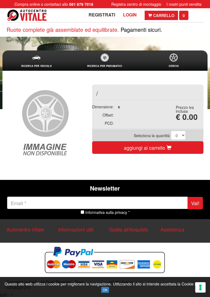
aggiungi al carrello (145, 147)
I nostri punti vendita (184, 4)
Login (130, 15)
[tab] (36, 60)
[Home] (27, 15)
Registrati (102, 15)
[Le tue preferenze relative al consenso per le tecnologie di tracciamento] (200, 287)
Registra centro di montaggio (136, 4)
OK (105, 289)
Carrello (163, 15)
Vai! (195, 203)
